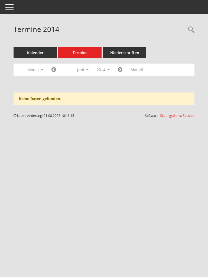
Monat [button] (33, 69)
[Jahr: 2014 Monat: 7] (120, 70)
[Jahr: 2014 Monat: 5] (53, 70)
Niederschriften (124, 52)
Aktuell (137, 69)
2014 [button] (101, 69)
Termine (80, 52)
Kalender (35, 52)
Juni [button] (81, 69)
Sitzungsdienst (177, 115)
